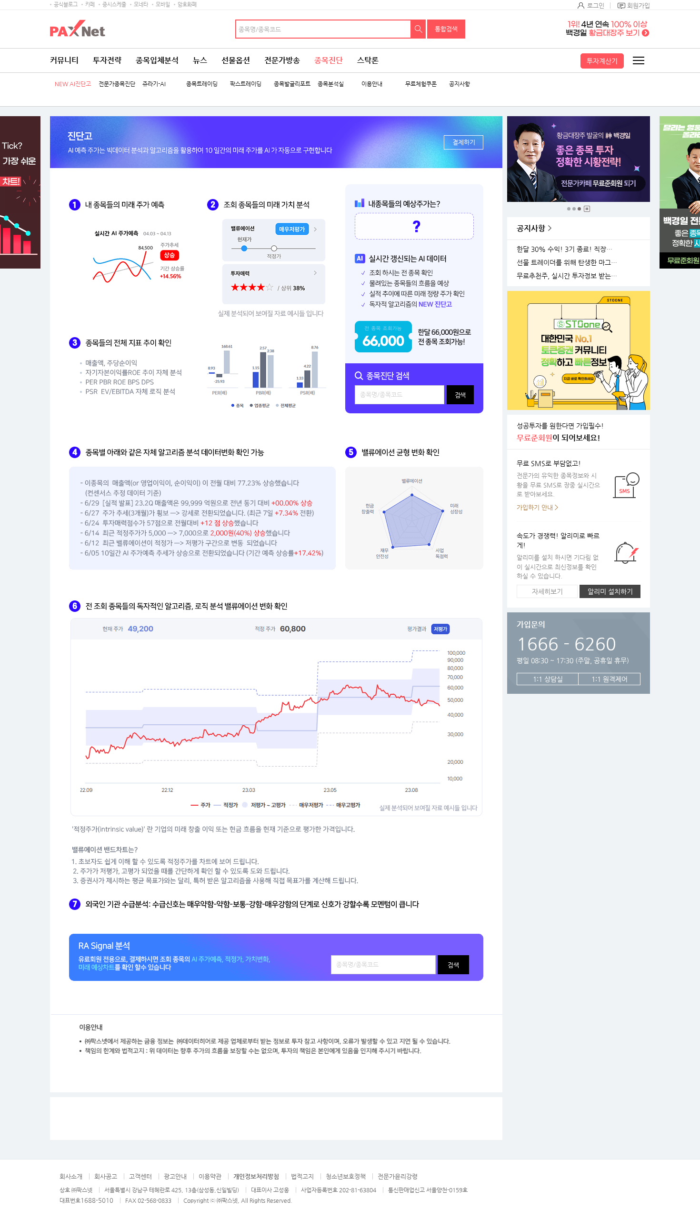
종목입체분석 (157, 60)
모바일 (163, 4)
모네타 (141, 4)
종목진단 (328, 60)
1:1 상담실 (548, 679)
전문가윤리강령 (398, 1176)
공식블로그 (66, 4)
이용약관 (210, 1176)
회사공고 (105, 1176)
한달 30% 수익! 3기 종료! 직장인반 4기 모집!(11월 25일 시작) (568, 249)
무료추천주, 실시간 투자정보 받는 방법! (568, 276)
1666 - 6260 (566, 643)
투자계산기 (602, 61)
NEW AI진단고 (73, 84)
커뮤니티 (64, 60)
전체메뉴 (638, 60)
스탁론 (368, 60)
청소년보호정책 (346, 1176)
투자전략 (107, 60)
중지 (587, 209)
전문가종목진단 (117, 84)
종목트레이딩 (202, 84)
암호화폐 (187, 4)
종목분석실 (331, 84)
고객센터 (140, 1176)
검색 (418, 29)
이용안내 (371, 84)
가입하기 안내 (535, 507)
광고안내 (175, 1176)
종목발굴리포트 (292, 84)
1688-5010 (96, 1200)
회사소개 (71, 1176)
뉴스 (200, 60)
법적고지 (302, 1176)
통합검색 (446, 28)
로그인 (595, 5)
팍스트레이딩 (245, 84)
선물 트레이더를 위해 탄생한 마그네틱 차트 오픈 (568, 262)
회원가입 (638, 5)
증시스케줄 (114, 4)
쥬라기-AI (154, 84)
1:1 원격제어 (609, 679)
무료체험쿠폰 (421, 84)
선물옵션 (235, 60)
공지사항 (459, 84)
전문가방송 (282, 60)
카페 (90, 4)
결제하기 (463, 142)
